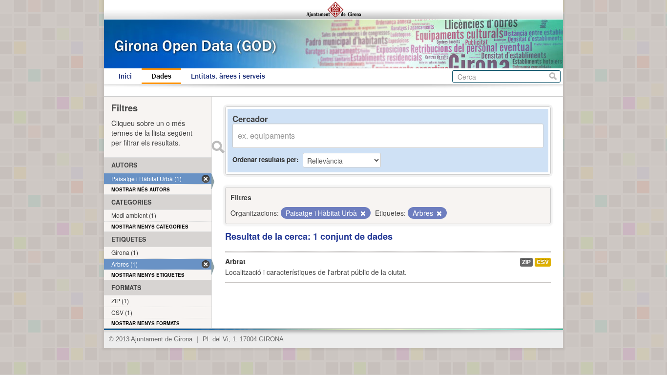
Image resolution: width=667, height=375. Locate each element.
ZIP (526, 262)
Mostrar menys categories (149, 226)
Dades (161, 76)
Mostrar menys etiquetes (148, 274)
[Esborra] (362, 213)
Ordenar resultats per (264, 159)
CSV (543, 262)
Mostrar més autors (140, 189)
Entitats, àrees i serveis (228, 76)
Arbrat (235, 261)
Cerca (553, 76)
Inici (125, 76)
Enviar (217, 147)
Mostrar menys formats (145, 323)
